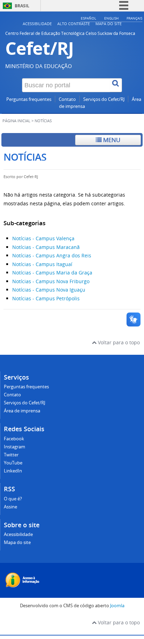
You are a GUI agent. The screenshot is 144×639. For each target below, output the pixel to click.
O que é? (13, 499)
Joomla (117, 606)
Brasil (22, 6)
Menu (111, 140)
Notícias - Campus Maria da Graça (52, 272)
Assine (10, 507)
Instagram (14, 447)
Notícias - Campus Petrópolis (46, 298)
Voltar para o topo (118, 342)
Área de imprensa (22, 411)
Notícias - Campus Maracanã (46, 247)
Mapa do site (108, 23)
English (111, 18)
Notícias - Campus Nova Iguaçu (48, 289)
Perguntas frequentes (28, 99)
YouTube (13, 463)
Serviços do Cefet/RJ (103, 99)
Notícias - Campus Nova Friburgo (50, 281)
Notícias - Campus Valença (43, 238)
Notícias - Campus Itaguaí (42, 264)
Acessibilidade (37, 23)
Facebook (14, 439)
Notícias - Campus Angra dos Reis (51, 255)
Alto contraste (73, 23)
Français (134, 18)
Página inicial (16, 120)
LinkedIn (13, 471)
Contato (67, 99)
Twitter (11, 455)
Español (88, 18)
